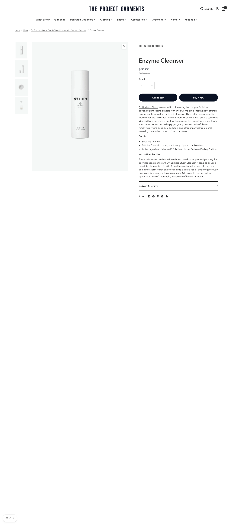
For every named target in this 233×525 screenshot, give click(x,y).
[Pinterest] (158, 196)
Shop (25, 30)
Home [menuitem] (174, 19)
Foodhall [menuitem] (190, 19)
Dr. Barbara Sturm (151, 46)
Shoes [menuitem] (120, 19)
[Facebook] (149, 196)
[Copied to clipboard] (167, 196)
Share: (142, 196)
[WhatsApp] (162, 196)
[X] (153, 196)
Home (17, 30)
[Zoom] (124, 46)
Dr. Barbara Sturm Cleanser (181, 162)
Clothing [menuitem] (105, 19)
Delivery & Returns (148, 185)
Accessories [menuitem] (138, 19)
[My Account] (217, 9)
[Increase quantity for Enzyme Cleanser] (151, 85)
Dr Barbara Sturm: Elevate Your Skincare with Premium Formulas (58, 30)
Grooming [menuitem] (157, 19)
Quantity (143, 79)
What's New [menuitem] (43, 19)
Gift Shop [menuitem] (59, 19)
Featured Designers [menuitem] (81, 19)
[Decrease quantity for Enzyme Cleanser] (141, 85)
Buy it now (198, 97)
